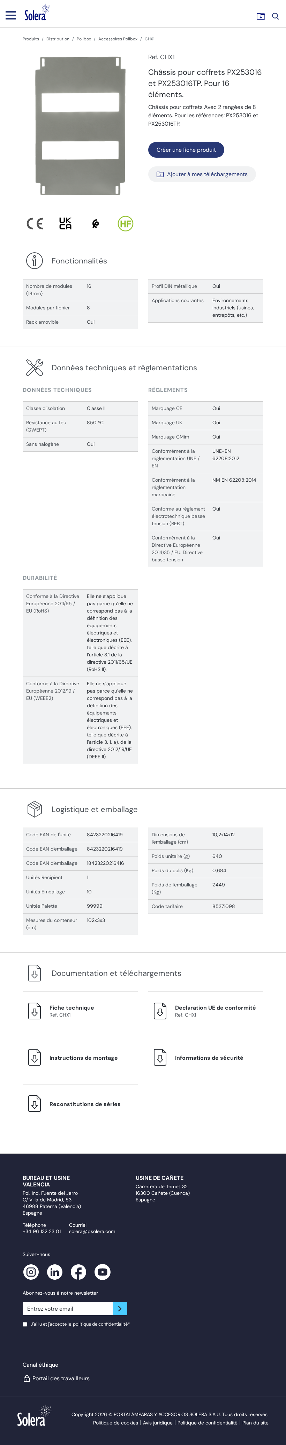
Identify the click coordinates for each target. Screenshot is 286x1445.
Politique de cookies (115, 1423)
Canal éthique (40, 1364)
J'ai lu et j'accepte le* (80, 1324)
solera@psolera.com (92, 1231)
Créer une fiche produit (186, 149)
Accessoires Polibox (117, 39)
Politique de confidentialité (208, 1423)
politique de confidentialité (100, 1324)
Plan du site (255, 1423)
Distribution (57, 39)
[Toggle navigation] (10, 15)
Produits (31, 39)
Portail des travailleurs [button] (61, 1378)
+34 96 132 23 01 (42, 1231)
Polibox (84, 39)
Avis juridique (158, 1423)
